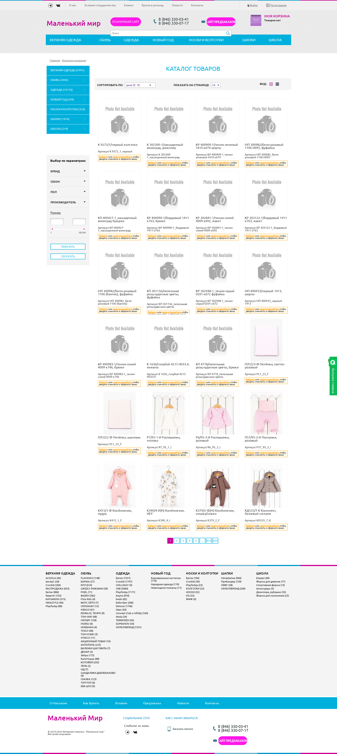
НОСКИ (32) (193, 592)
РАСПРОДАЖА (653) (57, 588)
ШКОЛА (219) (59, 128)
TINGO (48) (87, 630)
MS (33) (190, 595)
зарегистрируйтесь (122, 157)
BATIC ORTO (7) (89, 602)
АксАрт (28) (52, 581)
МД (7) (84, 669)
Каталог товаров (74, 60)
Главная (55, 60)
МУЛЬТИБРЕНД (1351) (128, 627)
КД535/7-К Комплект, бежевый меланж (260, 512)
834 (215, 540)
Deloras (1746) (124, 606)
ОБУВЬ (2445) (59, 80)
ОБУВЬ (105, 40)
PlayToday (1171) (125, 592)
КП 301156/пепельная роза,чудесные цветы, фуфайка (163, 294)
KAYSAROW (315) (56, 599)
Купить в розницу (153, 5)
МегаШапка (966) (231, 578)
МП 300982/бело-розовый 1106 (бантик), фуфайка (117, 292)
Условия (121, 703)
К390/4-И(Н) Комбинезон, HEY (165, 512)
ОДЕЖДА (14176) (62, 89)
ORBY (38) (227, 585)
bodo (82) (121, 599)
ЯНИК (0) (191, 599)
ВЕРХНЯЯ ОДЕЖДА (65, 40)
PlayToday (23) (194, 585)
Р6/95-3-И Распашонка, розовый (212, 439)
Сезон (55, 181)
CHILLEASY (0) (124, 585)
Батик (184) (192, 578)
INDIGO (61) (87, 609)
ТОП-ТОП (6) (88, 682)
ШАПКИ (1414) (60, 119)
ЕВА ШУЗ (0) (88, 686)
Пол (54, 192)
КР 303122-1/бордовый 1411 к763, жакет (266, 219)
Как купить (91, 703)
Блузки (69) (263, 578)
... (202, 540)
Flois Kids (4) (88, 599)
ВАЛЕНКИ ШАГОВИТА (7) (95, 648)
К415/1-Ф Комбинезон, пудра (115, 512)
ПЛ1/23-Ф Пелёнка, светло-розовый (265, 365)
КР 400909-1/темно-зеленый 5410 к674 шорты (217, 146)
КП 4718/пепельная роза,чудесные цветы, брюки (217, 365)
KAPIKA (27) (88, 581)
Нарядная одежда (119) (165, 584)
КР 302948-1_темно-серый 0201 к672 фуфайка (215, 292)
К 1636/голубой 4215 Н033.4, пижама (168, 365)
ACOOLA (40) (53, 578)
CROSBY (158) (89, 620)
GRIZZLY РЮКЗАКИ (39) (94, 588)
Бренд (55, 171)
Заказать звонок (182, 728)
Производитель (63, 202)
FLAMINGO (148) (90, 578)
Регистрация (278, 5)
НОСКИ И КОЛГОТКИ (206, 40)
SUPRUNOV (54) (125, 623)
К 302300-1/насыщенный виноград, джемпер (165, 146)
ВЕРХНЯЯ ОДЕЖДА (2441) (67, 70)
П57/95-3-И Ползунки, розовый (261, 439)
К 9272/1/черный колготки (117, 144)
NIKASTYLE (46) (54, 602)
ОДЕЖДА (131, 40)
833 (209, 540)
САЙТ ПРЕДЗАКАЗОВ (221, 21)
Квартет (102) (53, 595)
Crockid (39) (193, 581)
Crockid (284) (53, 585)
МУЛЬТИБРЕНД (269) (233, 588)
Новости (177, 5)
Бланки (128, 5)
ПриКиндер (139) (231, 581)
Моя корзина (277, 16)
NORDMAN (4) (89, 627)
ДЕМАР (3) (87, 651)
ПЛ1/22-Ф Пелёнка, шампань (119, 437)
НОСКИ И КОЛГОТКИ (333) (68, 109)
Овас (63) (121, 609)
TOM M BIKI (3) (89, 634)
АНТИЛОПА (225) (91, 644)
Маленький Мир (75, 717)
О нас (72, 5)
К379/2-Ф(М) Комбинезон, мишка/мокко (215, 512)
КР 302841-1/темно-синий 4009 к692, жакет (215, 219)
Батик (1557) (123, 578)
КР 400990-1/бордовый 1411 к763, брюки (168, 219)
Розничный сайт (125, 21)
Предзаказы (152, 703)
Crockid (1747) (124, 581)
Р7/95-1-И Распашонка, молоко (163, 439)
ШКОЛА (275, 40)
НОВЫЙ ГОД (163, 40)
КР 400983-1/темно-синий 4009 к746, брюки (117, 365)
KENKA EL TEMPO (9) (93, 613)
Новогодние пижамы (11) (166, 587)
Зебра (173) (87, 655)
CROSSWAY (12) (90, 606)
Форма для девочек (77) (270, 581)
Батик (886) (52, 592)
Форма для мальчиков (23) (272, 595)
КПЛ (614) (86, 585)
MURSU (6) (87, 623)
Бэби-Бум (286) (124, 602)
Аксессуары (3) (265, 588)
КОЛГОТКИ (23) (195, 588)
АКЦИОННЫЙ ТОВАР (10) (96, 641)
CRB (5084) (122, 588)
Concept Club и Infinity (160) (132, 613)
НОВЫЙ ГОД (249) (62, 99)
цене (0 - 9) (133, 85)
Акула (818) (122, 595)
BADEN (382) (88, 595)
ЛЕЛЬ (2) (86, 665)
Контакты (197, 5)
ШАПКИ (248, 40)
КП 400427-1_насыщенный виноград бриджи (117, 219)
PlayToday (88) (54, 606)
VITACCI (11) (88, 637)
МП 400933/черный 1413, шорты (263, 292)
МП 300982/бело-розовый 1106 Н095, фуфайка (264, 146)
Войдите (103, 157)
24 (213, 85)
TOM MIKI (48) (89, 616)
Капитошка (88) (90, 658)
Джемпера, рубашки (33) (271, 592)
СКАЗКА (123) (89, 679)
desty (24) (121, 616)
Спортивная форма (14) (270, 585)
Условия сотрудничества (100, 5)
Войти (254, 5)
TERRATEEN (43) (125, 620)
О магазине (58, 703)
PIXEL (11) (86, 592)
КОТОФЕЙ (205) (90, 662)
